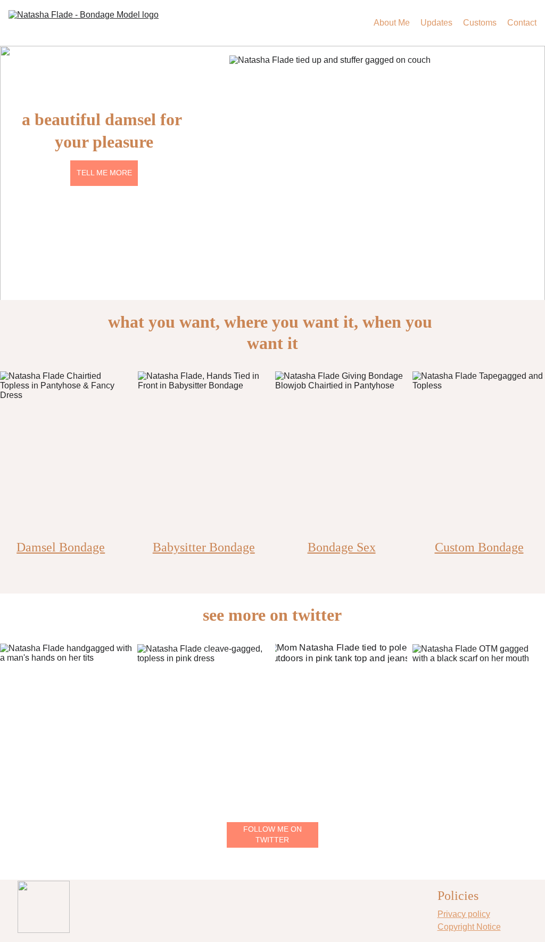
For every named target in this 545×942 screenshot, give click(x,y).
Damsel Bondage (60, 547)
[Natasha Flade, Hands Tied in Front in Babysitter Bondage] (204, 454)
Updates (436, 22)
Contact (521, 22)
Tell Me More (104, 172)
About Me (392, 22)
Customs (480, 22)
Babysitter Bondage (204, 547)
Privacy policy (463, 914)
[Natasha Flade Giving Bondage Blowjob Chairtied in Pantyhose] (341, 454)
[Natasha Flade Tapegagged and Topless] (478, 454)
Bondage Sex (342, 547)
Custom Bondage (479, 547)
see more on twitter (272, 614)
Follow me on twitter (272, 834)
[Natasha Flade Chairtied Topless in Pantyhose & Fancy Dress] (66, 454)
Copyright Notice (469, 926)
